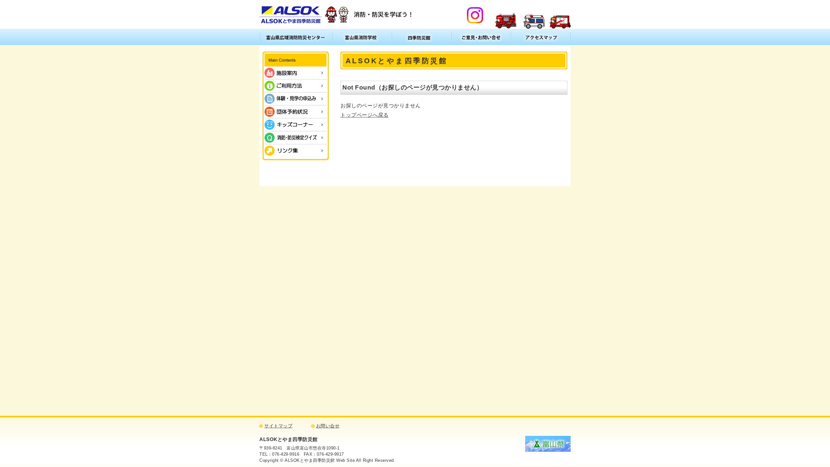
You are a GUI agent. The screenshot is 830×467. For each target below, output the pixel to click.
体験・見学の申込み (295, 98)
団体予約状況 (295, 111)
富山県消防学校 (362, 37)
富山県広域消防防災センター (295, 37)
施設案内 (295, 72)
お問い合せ (328, 426)
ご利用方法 (295, 85)
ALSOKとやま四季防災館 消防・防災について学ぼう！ (336, 14)
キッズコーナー (295, 124)
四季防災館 (421, 37)
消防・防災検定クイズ (295, 137)
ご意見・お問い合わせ (481, 37)
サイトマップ (278, 426)
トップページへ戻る (364, 115)
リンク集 (295, 150)
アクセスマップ (541, 37)
